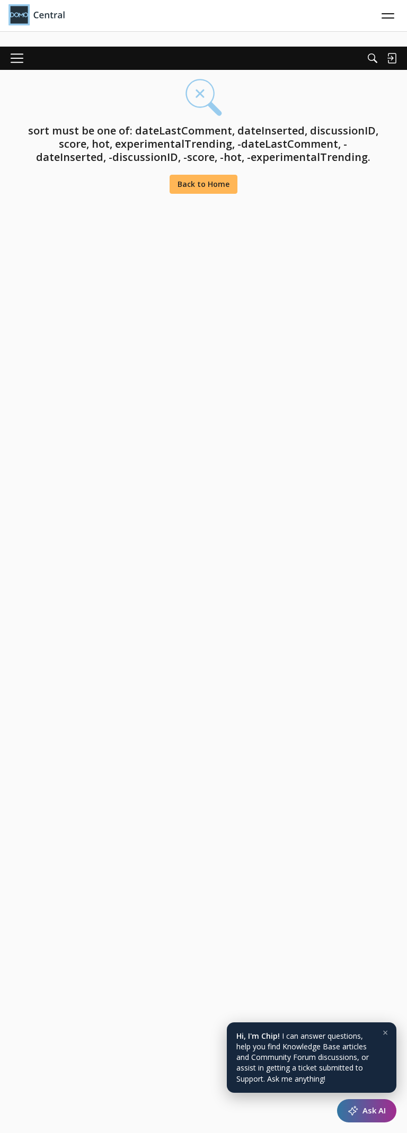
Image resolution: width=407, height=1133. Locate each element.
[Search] (372, 58)
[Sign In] (391, 58)
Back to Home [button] (203, 184)
